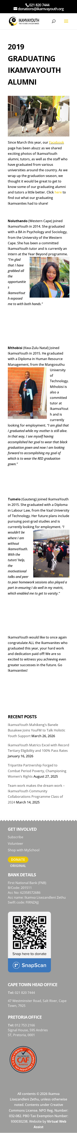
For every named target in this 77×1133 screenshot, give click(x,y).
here (58, 192)
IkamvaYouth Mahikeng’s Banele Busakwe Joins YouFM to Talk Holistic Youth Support (36, 730)
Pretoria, (20, 1035)
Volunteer (15, 843)
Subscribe (15, 837)
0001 (31, 1035)
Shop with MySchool (23, 850)
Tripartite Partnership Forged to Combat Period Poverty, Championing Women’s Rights (37, 770)
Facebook (56, 142)
